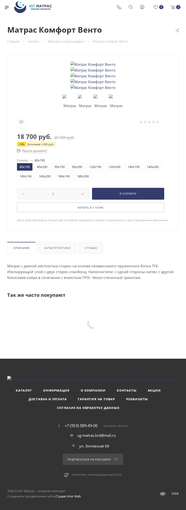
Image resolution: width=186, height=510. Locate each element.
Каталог (24, 390)
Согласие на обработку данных (88, 408)
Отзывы (91, 248)
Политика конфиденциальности (97, 474)
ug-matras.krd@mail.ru (96, 435)
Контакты (126, 390)
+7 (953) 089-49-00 (81, 426)
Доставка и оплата (48, 399)
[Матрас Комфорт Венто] (93, 64)
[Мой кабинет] (142, 7)
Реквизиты (137, 399)
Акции (154, 390)
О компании (93, 390)
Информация (56, 390)
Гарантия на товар (96, 399)
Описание (21, 248)
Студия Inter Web (68, 496)
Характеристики (57, 248)
